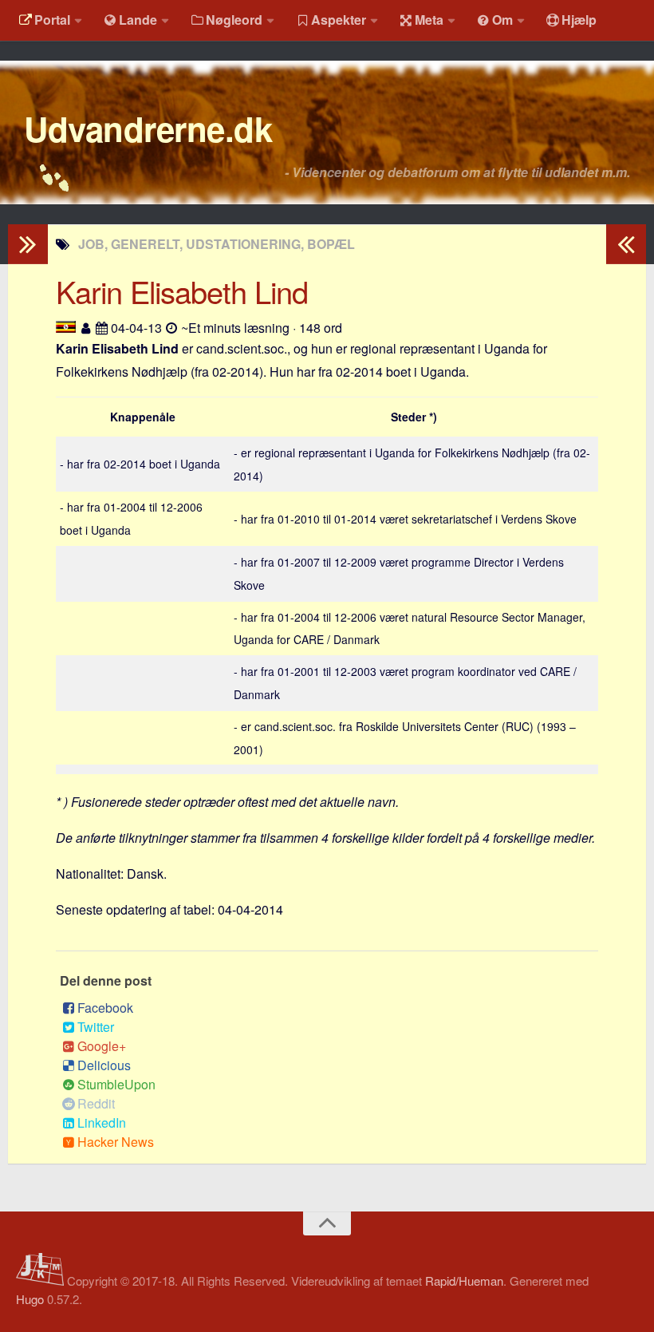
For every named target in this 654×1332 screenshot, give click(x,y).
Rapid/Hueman (464, 1280)
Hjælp (579, 19)
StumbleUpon (116, 1084)
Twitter (95, 1027)
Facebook (105, 1007)
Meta (429, 19)
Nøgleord (234, 19)
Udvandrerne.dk (148, 128)
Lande (138, 19)
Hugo (30, 1298)
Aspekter (338, 19)
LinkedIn (101, 1122)
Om (502, 19)
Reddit (96, 1103)
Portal (52, 19)
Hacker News (115, 1141)
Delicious (104, 1065)
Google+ (101, 1046)
